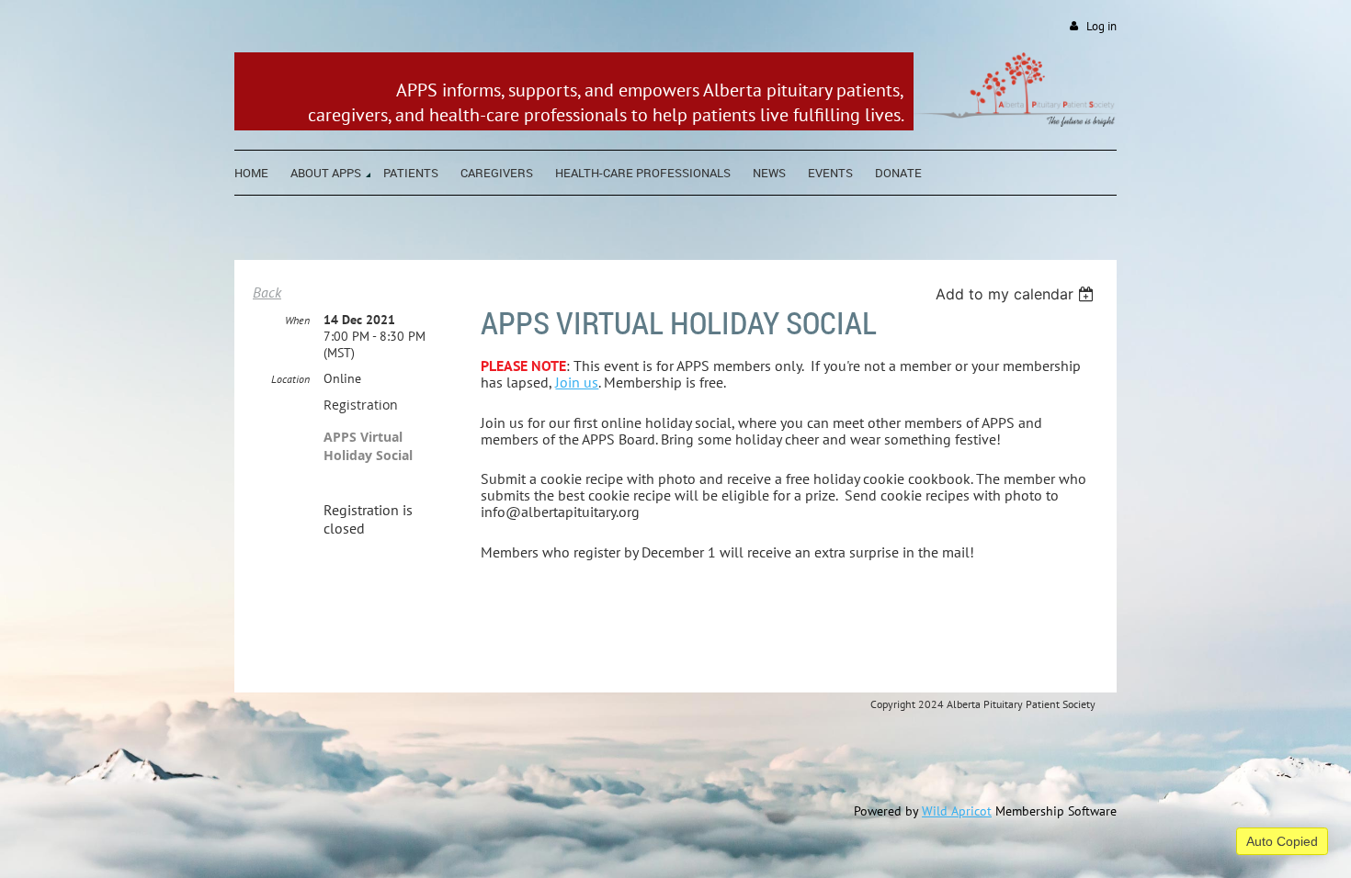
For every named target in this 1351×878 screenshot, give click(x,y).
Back (267, 292)
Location (290, 379)
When (297, 320)
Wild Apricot (957, 811)
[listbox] (1017, 294)
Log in (1101, 26)
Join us (576, 382)
